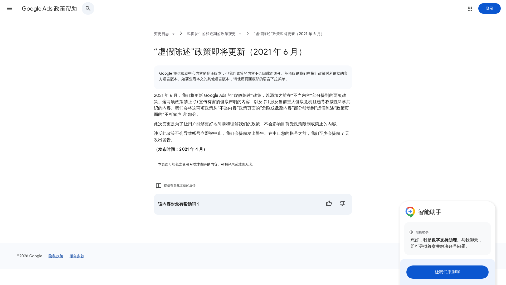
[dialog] (447, 243)
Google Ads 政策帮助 (49, 8)
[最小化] (485, 211)
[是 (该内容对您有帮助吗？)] (329, 204)
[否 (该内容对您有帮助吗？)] (342, 204)
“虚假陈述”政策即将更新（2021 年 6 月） (289, 33)
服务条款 (77, 256)
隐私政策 (55, 256)
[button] (9, 8)
